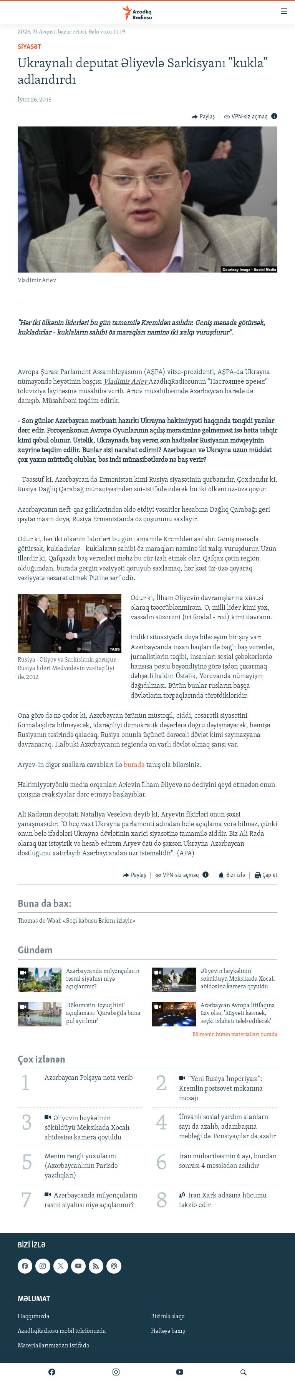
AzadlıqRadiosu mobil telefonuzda (62, 1331)
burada (134, 765)
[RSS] (96, 1266)
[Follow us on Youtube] (78, 1266)
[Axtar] (243, 1372)
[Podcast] (113, 1266)
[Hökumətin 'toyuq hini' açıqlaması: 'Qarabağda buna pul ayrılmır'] (39, 1014)
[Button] (203, 117)
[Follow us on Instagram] (42, 1266)
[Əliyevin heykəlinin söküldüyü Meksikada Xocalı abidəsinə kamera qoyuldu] (174, 980)
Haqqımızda (34, 1317)
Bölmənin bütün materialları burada (234, 1035)
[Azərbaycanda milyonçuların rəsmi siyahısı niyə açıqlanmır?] (39, 980)
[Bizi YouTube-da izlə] (180, 1372)
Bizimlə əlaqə (167, 1317)
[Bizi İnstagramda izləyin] (116, 1372)
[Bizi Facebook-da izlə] (52, 1372)
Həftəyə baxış (168, 1331)
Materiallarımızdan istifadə (53, 1346)
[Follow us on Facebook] (25, 1266)
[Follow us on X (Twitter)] (60, 1266)
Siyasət (29, 47)
